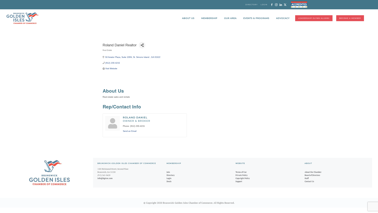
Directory (171, 175)
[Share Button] (142, 45)
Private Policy (242, 175)
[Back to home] (22, 18)
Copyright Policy (243, 178)
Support (239, 181)
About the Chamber (313, 172)
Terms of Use (241, 172)
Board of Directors (312, 175)
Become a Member (350, 18)
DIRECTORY (251, 5)
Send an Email (129, 131)
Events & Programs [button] (256, 18)
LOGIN (264, 5)
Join (168, 172)
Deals (169, 181)
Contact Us (309, 181)
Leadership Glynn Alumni (313, 18)
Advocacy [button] (283, 18)
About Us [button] (188, 18)
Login (169, 178)
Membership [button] (209, 18)
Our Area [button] (230, 18)
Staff (307, 178)
